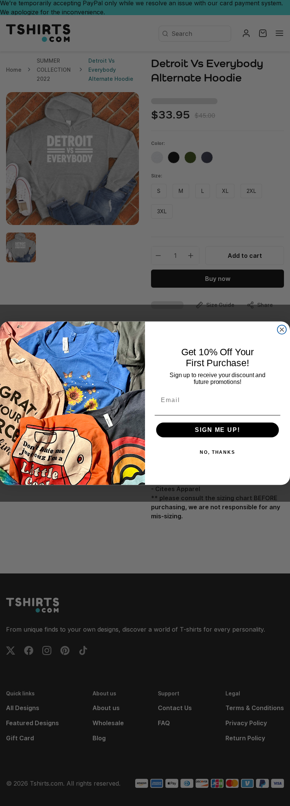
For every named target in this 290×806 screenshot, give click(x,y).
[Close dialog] (282, 329)
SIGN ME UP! (217, 430)
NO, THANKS (217, 452)
